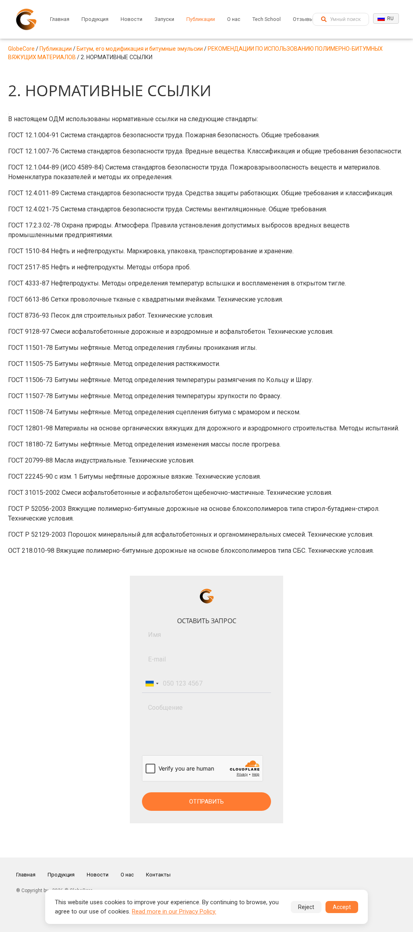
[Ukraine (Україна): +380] (151, 683)
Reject (306, 907)
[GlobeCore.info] (26, 19)
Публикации (200, 19)
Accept (342, 907)
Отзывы (303, 19)
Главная (59, 19)
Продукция (94, 19)
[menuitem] (59, 19)
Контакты (158, 875)
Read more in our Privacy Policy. (174, 911)
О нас (233, 19)
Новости (131, 19)
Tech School (266, 19)
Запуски (164, 19)
